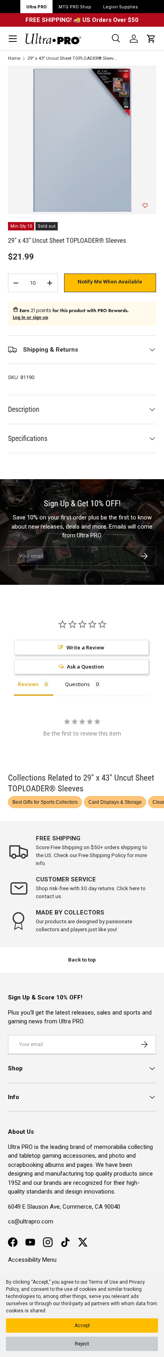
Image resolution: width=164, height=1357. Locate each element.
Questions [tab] (77, 684)
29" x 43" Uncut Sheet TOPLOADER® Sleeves (72, 58)
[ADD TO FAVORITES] (145, 206)
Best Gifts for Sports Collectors (45, 802)
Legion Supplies (120, 7)
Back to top (82, 960)
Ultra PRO (36, 7)
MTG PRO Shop (75, 7)
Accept (82, 1325)
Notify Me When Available (110, 282)
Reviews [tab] (28, 684)
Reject (82, 1344)
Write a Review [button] (85, 647)
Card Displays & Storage (115, 802)
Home (14, 58)
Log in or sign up (30, 317)
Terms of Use (103, 1282)
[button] (151, 38)
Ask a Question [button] (85, 666)
